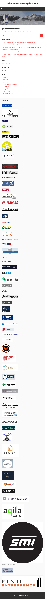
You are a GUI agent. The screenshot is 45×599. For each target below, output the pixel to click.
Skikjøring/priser (6, 88)
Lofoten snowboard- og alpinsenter (22, 3)
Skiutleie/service (6, 89)
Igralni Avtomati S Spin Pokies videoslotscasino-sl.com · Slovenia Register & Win (20, 42)
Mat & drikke (6, 86)
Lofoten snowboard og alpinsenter (10, 84)
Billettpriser (5, 79)
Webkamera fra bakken (8, 93)
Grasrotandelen (6, 81)
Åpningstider (6, 77)
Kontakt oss (5, 82)
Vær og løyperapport (7, 91)
